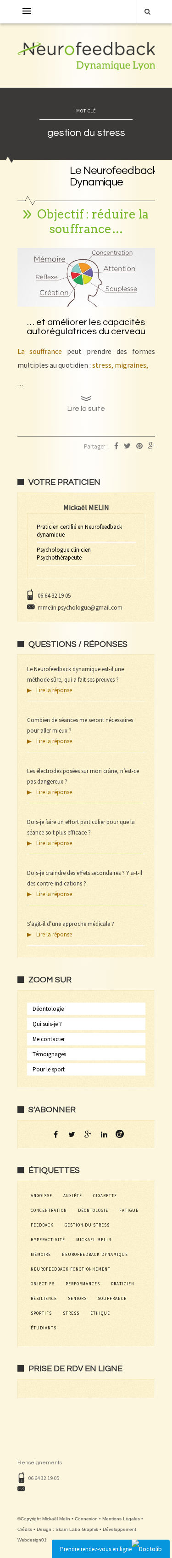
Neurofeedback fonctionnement (71, 1269)
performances (83, 1283)
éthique (100, 1313)
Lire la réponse (54, 690)
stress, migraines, (120, 365)
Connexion (86, 1518)
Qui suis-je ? (47, 1024)
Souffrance (112, 1298)
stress (71, 1313)
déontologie (93, 1210)
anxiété (72, 1195)
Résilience (44, 1298)
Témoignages (49, 1054)
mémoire (41, 1254)
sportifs (41, 1313)
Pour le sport (49, 1069)
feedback (42, 1224)
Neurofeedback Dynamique (95, 1254)
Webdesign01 (32, 1539)
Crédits (24, 1529)
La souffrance (39, 351)
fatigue (129, 1210)
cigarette (105, 1195)
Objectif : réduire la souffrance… (93, 221)
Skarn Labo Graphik (76, 1529)
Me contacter (49, 1039)
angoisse (41, 1195)
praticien (122, 1283)
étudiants (43, 1327)
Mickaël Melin (93, 1239)
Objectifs (43, 1283)
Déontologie (48, 1009)
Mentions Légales (121, 1518)
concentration (49, 1210)
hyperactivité (48, 1239)
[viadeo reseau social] (120, 1134)
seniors (77, 1298)
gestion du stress (87, 1224)
